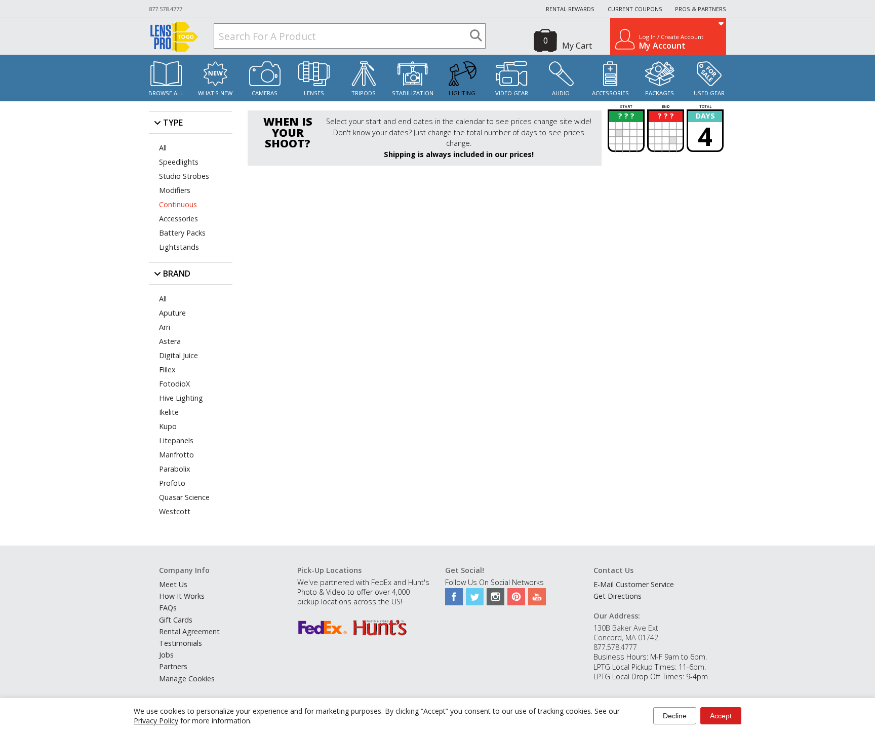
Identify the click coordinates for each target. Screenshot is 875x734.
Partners (173, 666)
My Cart (577, 45)
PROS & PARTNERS (700, 9)
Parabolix (174, 469)
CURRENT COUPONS (635, 9)
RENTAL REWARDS (570, 9)
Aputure (172, 313)
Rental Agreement (189, 631)
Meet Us (173, 584)
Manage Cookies (187, 678)
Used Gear (709, 93)
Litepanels (176, 440)
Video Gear (511, 93)
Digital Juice (178, 355)
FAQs (168, 607)
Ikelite (169, 412)
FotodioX (174, 384)
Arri (164, 327)
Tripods (363, 93)
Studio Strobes (184, 176)
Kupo (168, 426)
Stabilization (412, 93)
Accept (721, 716)
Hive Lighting (181, 398)
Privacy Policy (156, 720)
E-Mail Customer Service (633, 584)
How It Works (182, 596)
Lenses (314, 93)
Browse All (165, 93)
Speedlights (178, 162)
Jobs (166, 655)
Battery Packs (182, 233)
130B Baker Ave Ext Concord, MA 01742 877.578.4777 (625, 637)
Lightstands (179, 247)
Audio (561, 93)
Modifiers (174, 190)
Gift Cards (175, 620)
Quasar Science (184, 497)
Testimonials (180, 643)
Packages (659, 93)
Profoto (172, 483)
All (163, 147)
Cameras (264, 93)
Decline (675, 716)
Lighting (462, 93)
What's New (215, 93)
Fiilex (167, 369)
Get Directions (617, 596)
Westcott (174, 511)
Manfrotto (176, 454)
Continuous (178, 204)
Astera (170, 341)
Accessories (610, 93)
